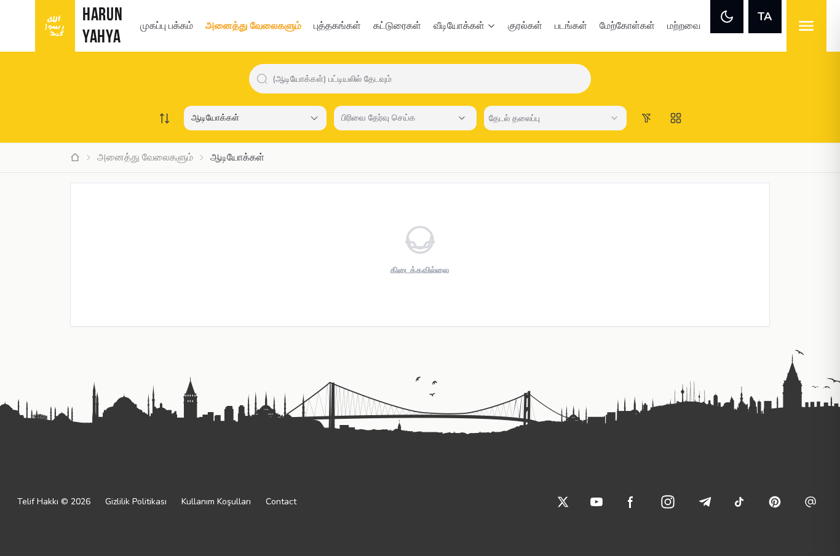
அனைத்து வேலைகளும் (253, 26)
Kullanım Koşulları (216, 501)
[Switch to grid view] (676, 118)
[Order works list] (164, 118)
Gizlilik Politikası (136, 501)
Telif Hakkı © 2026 (53, 501)
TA (765, 16)
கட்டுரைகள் (397, 26)
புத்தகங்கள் (337, 26)
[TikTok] (739, 502)
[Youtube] (596, 502)
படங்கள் (571, 26)
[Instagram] (668, 502)
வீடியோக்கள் (459, 26)
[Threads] (810, 502)
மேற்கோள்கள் (627, 26)
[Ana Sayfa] (75, 157)
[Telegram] (704, 502)
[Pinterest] (774, 501)
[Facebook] (631, 502)
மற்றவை (683, 26)
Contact (281, 501)
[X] (563, 502)
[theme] (726, 16)
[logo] (55, 26)
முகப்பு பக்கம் (166, 26)
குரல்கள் (525, 26)
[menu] (806, 26)
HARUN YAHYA (102, 26)
